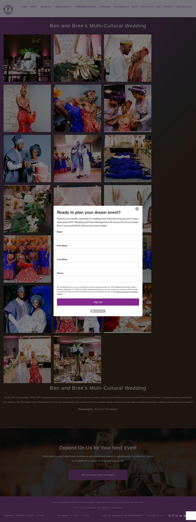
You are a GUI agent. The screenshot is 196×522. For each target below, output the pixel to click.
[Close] (137, 209)
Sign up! (98, 302)
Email (59, 232)
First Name (62, 245)
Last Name (62, 259)
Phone (60, 273)
